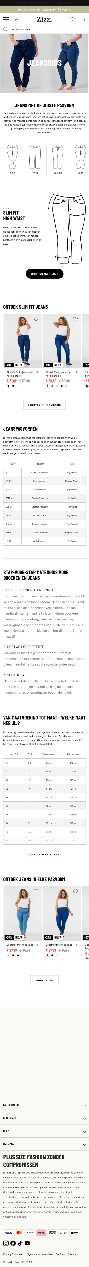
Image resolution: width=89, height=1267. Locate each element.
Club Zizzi (9, 1118)
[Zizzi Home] (44, 18)
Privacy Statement (13, 1254)
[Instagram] (6, 1242)
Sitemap (72, 1254)
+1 (66, 386)
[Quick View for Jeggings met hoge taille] (37, 944)
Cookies (60, 1254)
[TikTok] (20, 1242)
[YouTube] (27, 1242)
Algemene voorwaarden (39, 1254)
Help (6, 1131)
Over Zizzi (9, 1144)
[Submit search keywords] (5, 29)
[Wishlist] (36, 319)
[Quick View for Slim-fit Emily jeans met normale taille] (37, 372)
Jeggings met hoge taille (20, 944)
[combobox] (44, 29)
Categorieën (11, 1105)
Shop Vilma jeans (44, 274)
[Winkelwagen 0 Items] (83, 19)
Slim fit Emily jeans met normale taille (58, 373)
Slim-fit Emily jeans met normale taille (20, 373)
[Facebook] (13, 1242)
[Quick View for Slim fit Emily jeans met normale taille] (76, 372)
